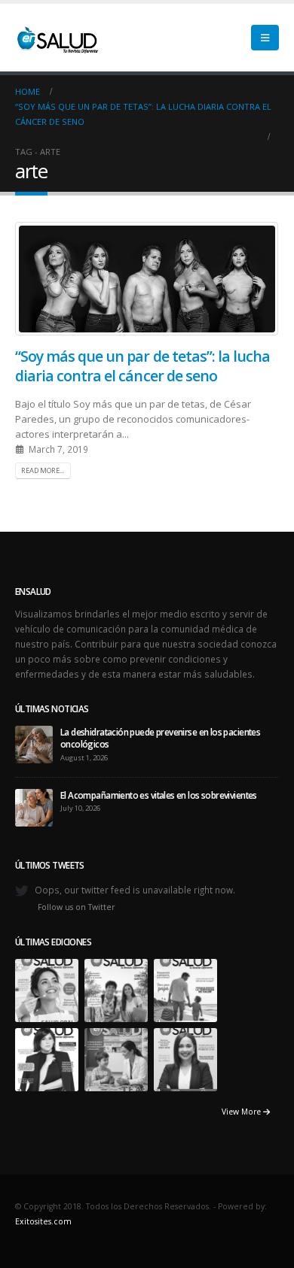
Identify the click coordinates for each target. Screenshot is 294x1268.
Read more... (42, 470)
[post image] (147, 278)
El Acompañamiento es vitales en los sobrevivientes (158, 795)
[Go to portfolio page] (46, 989)
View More (242, 1111)
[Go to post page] (34, 743)
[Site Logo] (56, 37)
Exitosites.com (43, 1221)
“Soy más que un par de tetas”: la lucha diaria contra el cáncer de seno (142, 365)
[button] (265, 37)
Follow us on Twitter (76, 907)
